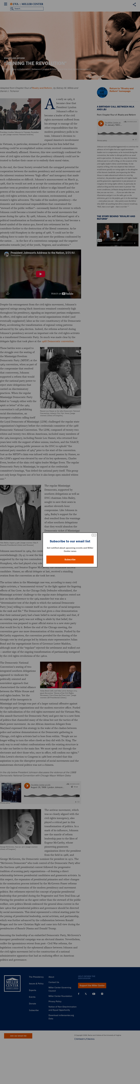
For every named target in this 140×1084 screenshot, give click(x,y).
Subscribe (70, 559)
